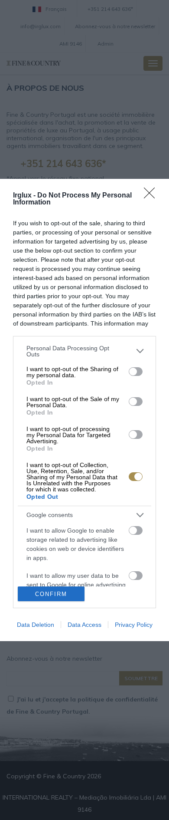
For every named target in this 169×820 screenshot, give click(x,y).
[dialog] (84, 410)
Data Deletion (35, 624)
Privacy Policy (134, 624)
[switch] (136, 371)
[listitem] (84, 351)
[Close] (152, 196)
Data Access (84, 624)
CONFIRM (51, 594)
